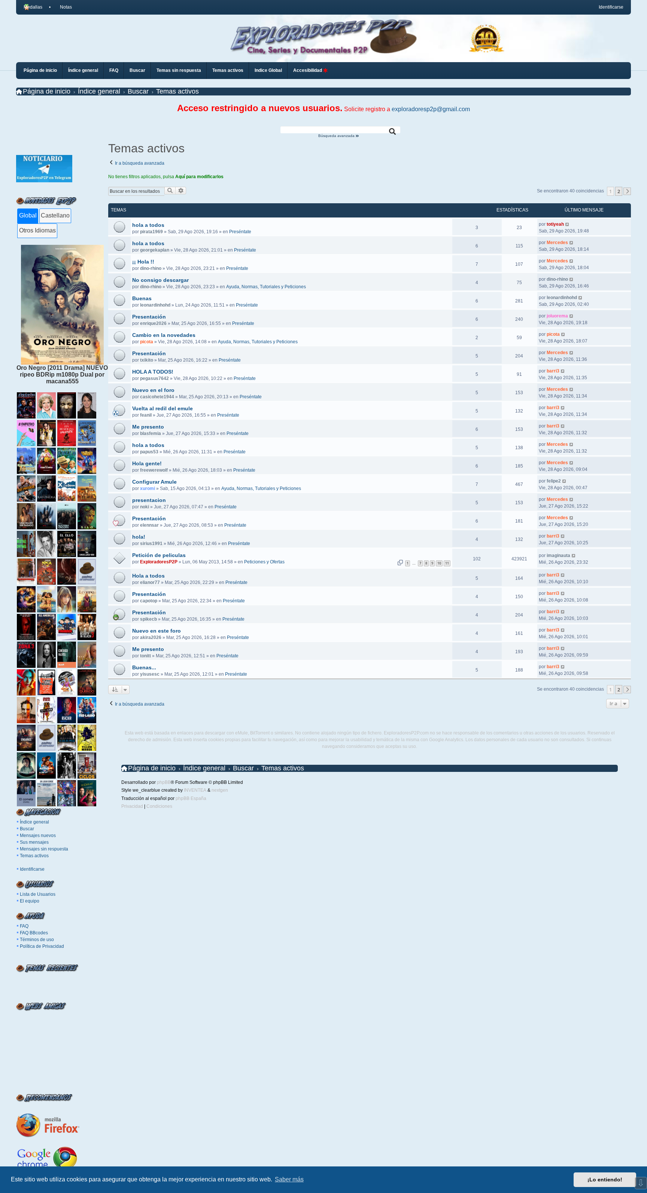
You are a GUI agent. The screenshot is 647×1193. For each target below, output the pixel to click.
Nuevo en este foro (156, 631)
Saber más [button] (289, 1179)
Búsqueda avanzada (337, 136)
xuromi (147, 488)
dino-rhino (150, 268)
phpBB (164, 782)
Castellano (55, 215)
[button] (627, 191)
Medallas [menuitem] (33, 7)
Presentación (149, 317)
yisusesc (150, 674)
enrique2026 (153, 323)
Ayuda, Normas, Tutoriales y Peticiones (266, 286)
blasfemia (150, 433)
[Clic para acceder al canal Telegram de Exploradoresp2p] (44, 180)
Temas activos (34, 855)
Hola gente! (147, 463)
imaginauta (558, 555)
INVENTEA (195, 790)
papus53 (149, 451)
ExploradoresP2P (158, 561)
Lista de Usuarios (37, 894)
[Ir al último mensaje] (567, 224)
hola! (138, 537)
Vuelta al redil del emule (162, 408)
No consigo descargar (160, 280)
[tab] (27, 216)
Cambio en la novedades (163, 335)
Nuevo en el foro (153, 390)
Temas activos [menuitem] (227, 70)
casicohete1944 (157, 396)
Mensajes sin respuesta (44, 849)
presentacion (149, 500)
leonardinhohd (155, 305)
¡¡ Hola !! (143, 262)
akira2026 (150, 637)
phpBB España (191, 798)
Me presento (148, 427)
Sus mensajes (34, 842)
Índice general (34, 822)
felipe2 (554, 481)
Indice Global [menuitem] (268, 70)
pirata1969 (151, 231)
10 (439, 563)
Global (28, 215)
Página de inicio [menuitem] (40, 70)
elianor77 (150, 582)
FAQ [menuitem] (113, 70)
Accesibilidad (308, 70)
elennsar (149, 525)
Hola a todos (148, 576)
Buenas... (144, 667)
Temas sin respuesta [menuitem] (179, 70)
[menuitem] (62, 7)
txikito (146, 360)
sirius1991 (151, 543)
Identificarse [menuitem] (611, 7)
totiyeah (555, 224)
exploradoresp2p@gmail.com (431, 109)
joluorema (557, 316)
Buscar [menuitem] (137, 70)
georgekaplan (154, 250)
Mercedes (557, 242)
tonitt (145, 655)
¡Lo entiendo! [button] (604, 1180)
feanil (146, 415)
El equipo (29, 901)
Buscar (27, 828)
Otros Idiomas (37, 230)
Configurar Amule (154, 482)
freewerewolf (154, 470)
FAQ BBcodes (34, 932)
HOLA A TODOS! (152, 372)
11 (447, 563)
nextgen (220, 790)
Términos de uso (37, 939)
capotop (148, 600)
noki (144, 506)
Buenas (142, 298)
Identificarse (32, 869)
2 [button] (618, 191)
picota (146, 341)
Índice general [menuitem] (83, 70)
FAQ (24, 926)
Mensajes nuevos (38, 835)
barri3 (553, 371)
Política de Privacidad (42, 946)
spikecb (148, 619)
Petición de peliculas (159, 555)
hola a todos (148, 225)
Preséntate (240, 231)
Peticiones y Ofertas (264, 561)
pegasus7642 (154, 378)
